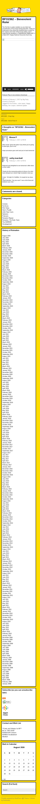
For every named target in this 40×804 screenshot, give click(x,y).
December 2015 (7, 493)
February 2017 (7, 465)
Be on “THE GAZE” (8, 730)
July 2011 (5, 599)
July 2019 (5, 406)
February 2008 (7, 682)
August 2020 (6, 380)
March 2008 (6, 680)
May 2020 (5, 386)
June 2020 (5, 384)
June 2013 (5, 553)
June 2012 (5, 577)
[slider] (31, 89)
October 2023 (6, 304)
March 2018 (6, 438)
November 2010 (7, 615)
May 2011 (5, 603)
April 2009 (5, 653)
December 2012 (7, 565)
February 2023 (7, 320)
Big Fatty (26, 99)
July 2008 (5, 672)
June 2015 (5, 505)
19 (19, 767)
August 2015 (6, 501)
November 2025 (7, 254)
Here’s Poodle (6, 210)
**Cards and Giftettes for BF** (12, 728)
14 (28, 763)
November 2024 (7, 278)
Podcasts (12, 101)
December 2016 (7, 469)
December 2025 (7, 252)
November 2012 (7, 567)
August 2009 (6, 645)
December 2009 (7, 637)
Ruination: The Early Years (11, 220)
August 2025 (6, 260)
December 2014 (7, 517)
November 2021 (7, 350)
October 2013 (6, 545)
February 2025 (7, 272)
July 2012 (5, 575)
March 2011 (6, 607)
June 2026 (5, 240)
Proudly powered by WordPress (11, 798)
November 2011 (7, 591)
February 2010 (7, 633)
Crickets (5, 204)
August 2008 (6, 670)
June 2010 (5, 625)
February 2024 (7, 296)
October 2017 (6, 449)
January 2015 (6, 515)
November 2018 (7, 422)
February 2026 (7, 248)
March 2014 (6, 535)
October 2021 (6, 352)
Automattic (6, 800)
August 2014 (6, 525)
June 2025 (5, 264)
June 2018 (5, 432)
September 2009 (7, 643)
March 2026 (6, 246)
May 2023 (5, 314)
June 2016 (5, 481)
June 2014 (5, 529)
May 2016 (5, 483)
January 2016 (6, 491)
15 (33, 763)
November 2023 (7, 302)
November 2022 (7, 326)
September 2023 (7, 306)
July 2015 (5, 503)
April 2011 (5, 605)
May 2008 (5, 676)
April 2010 (5, 629)
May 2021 (5, 362)
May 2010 (5, 627)
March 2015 (6, 511)
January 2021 (6, 370)
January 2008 (6, 684)
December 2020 (7, 372)
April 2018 (5, 436)
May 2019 (5, 410)
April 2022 (5, 340)
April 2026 (5, 244)
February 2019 (7, 416)
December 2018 (7, 420)
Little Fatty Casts (7, 212)
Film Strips (5, 208)
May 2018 (5, 434)
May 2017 (5, 459)
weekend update (21, 105)
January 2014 (6, 539)
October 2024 (6, 280)
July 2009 (5, 647)
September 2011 (7, 595)
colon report (21, 103)
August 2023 (6, 308)
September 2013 (7, 547)
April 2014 (5, 533)
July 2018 (5, 430)
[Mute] (26, 89)
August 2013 (6, 549)
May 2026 (5, 242)
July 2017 (5, 455)
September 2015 (7, 499)
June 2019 (5, 408)
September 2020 (7, 378)
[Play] (5, 89)
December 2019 (7, 396)
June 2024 (5, 288)
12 (19, 763)
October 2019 (6, 400)
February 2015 (7, 513)
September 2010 (7, 619)
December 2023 (7, 300)
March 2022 (6, 342)
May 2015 (5, 507)
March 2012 (6, 583)
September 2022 (7, 330)
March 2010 (6, 631)
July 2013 (5, 551)
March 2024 (6, 294)
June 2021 (5, 360)
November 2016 (7, 471)
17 (9, 767)
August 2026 (6, 236)
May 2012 (5, 579)
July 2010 (5, 623)
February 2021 (7, 368)
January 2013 (6, 563)
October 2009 (6, 641)
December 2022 (7, 324)
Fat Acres (5, 206)
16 (5, 767)
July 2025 (5, 262)
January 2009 (6, 659)
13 (24, 763)
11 (14, 763)
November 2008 (7, 663)
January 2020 (6, 394)
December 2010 (7, 613)
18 (14, 767)
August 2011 (6, 597)
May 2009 (5, 651)
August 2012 (6, 573)
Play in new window (14, 95)
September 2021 (7, 354)
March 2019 (6, 414)
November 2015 (7, 495)
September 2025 (7, 258)
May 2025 (5, 266)
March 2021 (6, 366)
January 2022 (6, 346)
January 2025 (6, 274)
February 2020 (7, 392)
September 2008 (7, 668)
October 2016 (6, 473)
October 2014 (6, 521)
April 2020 (5, 388)
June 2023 (5, 312)
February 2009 (7, 657)
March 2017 (6, 463)
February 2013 (7, 561)
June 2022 (5, 336)
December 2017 (7, 445)
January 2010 (6, 635)
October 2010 (6, 617)
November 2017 (7, 447)
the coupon (12, 105)
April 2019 (5, 412)
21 (28, 767)
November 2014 (7, 519)
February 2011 (6, 609)
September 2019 (7, 402)
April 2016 (5, 485)
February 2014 (7, 537)
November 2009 (7, 639)
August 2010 (6, 621)
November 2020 (7, 374)
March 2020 (6, 390)
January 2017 (6, 467)
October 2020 (6, 376)
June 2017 (5, 457)
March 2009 (6, 655)
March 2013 (6, 559)
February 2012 (7, 585)
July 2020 (5, 382)
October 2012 (6, 569)
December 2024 (7, 276)
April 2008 (5, 678)
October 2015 (6, 497)
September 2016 (7, 475)
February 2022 (7, 344)
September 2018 (7, 426)
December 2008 (7, 661)
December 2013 (7, 541)
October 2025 (6, 256)
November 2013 (7, 543)
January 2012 (6, 587)
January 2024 (6, 298)
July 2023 (5, 310)
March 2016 (6, 487)
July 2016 (5, 479)
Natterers (5, 214)
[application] (18, 89)
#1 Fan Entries (12, 103)
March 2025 (6, 270)
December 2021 (7, 348)
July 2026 (5, 238)
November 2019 (7, 398)
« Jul (3, 779)
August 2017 (6, 453)
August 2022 (6, 332)
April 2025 (5, 268)
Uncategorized (7, 224)
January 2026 (6, 250)
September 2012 (7, 571)
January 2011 (6, 611)
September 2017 (7, 451)
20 (24, 767)
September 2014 (7, 523)
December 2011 (7, 589)
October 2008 (6, 666)
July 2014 (5, 527)
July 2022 (5, 334)
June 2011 (5, 601)
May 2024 (5, 290)
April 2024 (5, 292)
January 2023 (6, 322)
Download (24, 95)
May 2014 (5, 531)
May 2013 (5, 555)
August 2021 (6, 356)
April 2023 (5, 316)
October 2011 (6, 593)
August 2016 (6, 477)
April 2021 (5, 364)
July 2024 (5, 286)
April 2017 (5, 461)
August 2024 (6, 284)
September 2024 (7, 282)
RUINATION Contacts (9, 732)
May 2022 (5, 338)
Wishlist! (5, 736)
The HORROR (6, 222)
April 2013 (5, 557)
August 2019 (6, 404)
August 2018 (6, 428)
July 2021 (5, 358)
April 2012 (5, 581)
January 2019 (6, 418)
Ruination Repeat (7, 218)
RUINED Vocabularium (9, 734)
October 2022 (6, 328)
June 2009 (5, 649)
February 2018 (7, 441)
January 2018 (6, 443)
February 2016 (7, 489)
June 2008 (5, 674)
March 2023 (6, 318)
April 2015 (5, 509)
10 (9, 763)
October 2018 (6, 424)
